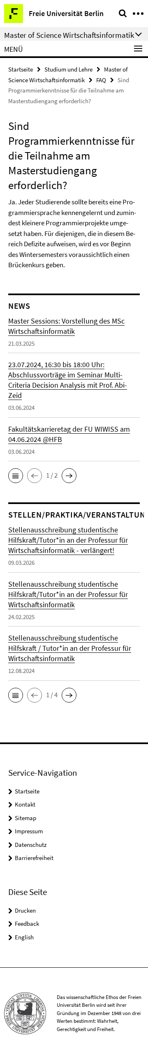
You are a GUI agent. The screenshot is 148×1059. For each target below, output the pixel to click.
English (24, 937)
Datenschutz (30, 845)
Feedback (27, 923)
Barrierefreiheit (34, 858)
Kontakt (25, 804)
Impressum (29, 831)
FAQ (101, 80)
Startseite (20, 69)
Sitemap (25, 818)
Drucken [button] (25, 910)
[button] (15, 475)
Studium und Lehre (68, 69)
